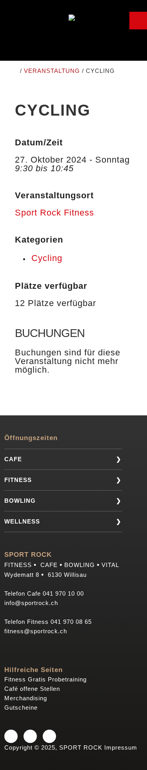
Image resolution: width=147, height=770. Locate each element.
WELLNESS (22, 521)
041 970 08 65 (71, 621)
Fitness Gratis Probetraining (45, 679)
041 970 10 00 (63, 593)
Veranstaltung (52, 70)
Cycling (46, 258)
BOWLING (20, 500)
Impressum (120, 747)
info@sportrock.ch (31, 603)
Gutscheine (21, 707)
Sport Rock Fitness (54, 212)
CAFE (13, 459)
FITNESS (18, 479)
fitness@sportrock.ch (35, 631)
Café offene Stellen (32, 688)
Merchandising (25, 698)
